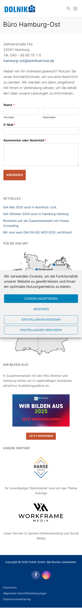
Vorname (9, 117)
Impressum (10, 587)
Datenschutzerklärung (17, 599)
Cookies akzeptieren (41, 298)
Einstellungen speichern (41, 330)
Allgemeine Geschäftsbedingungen (25, 593)
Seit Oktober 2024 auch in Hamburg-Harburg (36, 214)
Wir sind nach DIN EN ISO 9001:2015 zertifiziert (37, 232)
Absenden (14, 175)
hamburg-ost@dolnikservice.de (28, 61)
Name (9, 105)
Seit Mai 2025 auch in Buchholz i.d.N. (30, 207)
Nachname (49, 117)
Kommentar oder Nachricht (25, 140)
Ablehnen (41, 309)
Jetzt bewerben (41, 435)
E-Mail (9, 125)
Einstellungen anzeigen (41, 319)
